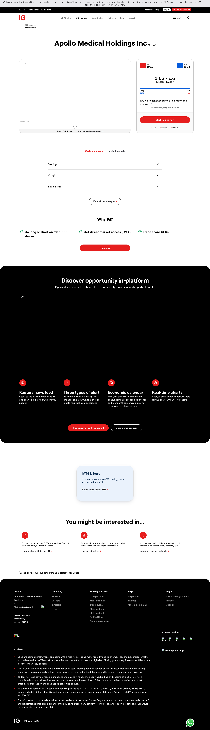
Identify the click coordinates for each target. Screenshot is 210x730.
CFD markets (81, 18)
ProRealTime (96, 617)
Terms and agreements (178, 596)
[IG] (22, 17)
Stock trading (97, 18)
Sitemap (132, 600)
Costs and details (94, 150)
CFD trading (66, 18)
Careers (56, 600)
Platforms (112, 18)
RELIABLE (176, 128)
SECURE (164, 128)
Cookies (170, 604)
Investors (56, 604)
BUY (185, 64)
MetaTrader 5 (97, 608)
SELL (149, 64)
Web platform (97, 596)
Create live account (181, 10)
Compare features (99, 621)
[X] (170, 639)
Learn (122, 18)
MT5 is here (91, 473)
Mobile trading (97, 600)
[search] (189, 18)
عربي (179, 18)
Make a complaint (137, 604)
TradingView (96, 604)
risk (100, 660)
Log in (166, 10)
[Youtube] (184, 639)
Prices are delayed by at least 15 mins (165, 108)
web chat (19, 600)
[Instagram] (191, 639)
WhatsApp (18, 607)
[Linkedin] (164, 639)
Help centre (134, 596)
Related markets (116, 150)
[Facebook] (177, 639)
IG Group (56, 596)
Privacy (170, 600)
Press (54, 608)
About (132, 18)
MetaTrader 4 (97, 613)
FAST (155, 128)
